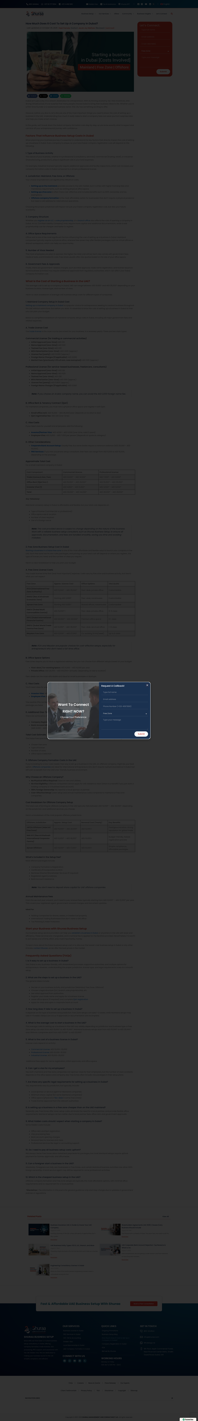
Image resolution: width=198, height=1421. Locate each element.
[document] (99, 710)
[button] (147, 685)
